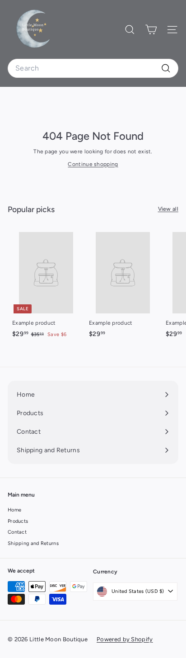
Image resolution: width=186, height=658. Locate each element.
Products (18, 521)
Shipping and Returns (33, 543)
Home (14, 510)
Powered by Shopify (125, 639)
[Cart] (151, 29)
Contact (17, 532)
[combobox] (93, 68)
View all (168, 209)
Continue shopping (93, 164)
